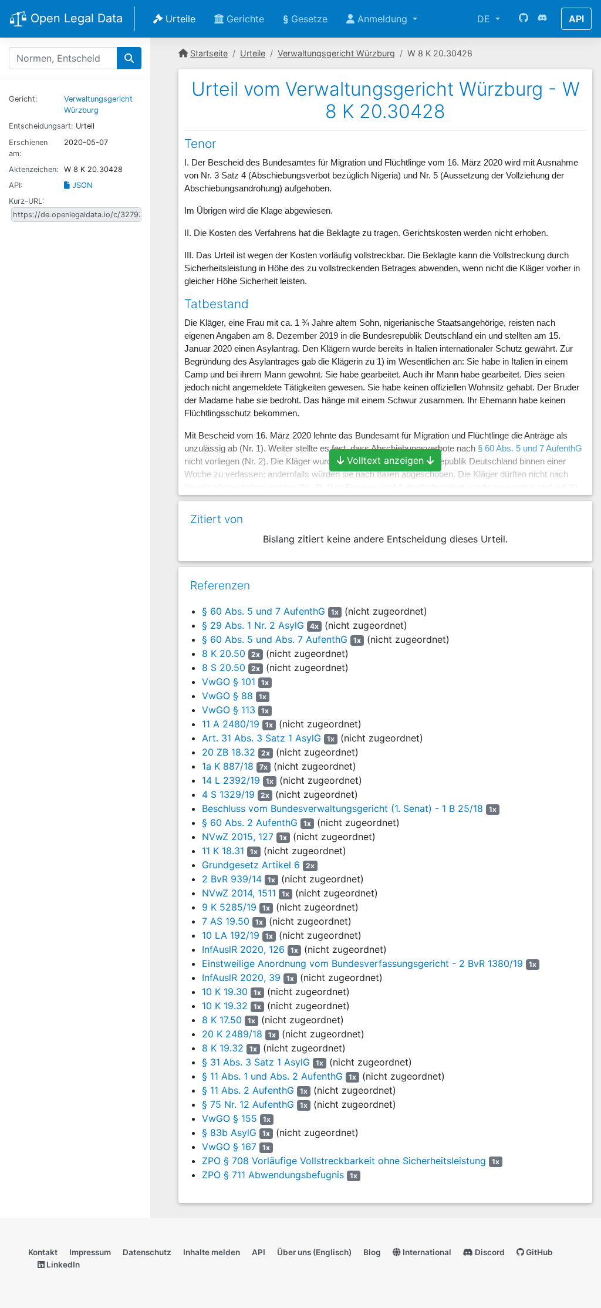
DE (485, 19)
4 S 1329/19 (228, 794)
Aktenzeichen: (34, 169)
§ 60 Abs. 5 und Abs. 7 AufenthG (274, 639)
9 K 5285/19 (229, 907)
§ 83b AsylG (229, 1132)
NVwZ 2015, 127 (238, 836)
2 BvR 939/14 (232, 879)
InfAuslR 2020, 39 (241, 977)
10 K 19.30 (225, 991)
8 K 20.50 (223, 653)
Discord (489, 1252)
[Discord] (542, 19)
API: (16, 185)
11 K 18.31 (223, 851)
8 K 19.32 (223, 1048)
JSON (81, 185)
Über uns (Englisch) (314, 1252)
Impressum (90, 1252)
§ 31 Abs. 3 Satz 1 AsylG (256, 1062)
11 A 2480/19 (230, 724)
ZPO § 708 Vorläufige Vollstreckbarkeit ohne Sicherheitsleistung (344, 1161)
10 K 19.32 (225, 1006)
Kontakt (43, 1252)
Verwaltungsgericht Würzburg (336, 53)
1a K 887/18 (228, 766)
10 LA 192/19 (230, 935)
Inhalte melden (211, 1252)
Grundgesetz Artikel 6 (251, 865)
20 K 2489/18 (232, 1034)
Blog (372, 1252)
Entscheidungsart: (41, 126)
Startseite (209, 53)
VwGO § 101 (228, 681)
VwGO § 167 (229, 1146)
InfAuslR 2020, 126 (243, 949)
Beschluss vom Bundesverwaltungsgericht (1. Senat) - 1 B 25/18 (342, 808)
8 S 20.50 (223, 667)
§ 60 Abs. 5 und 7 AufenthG (263, 611)
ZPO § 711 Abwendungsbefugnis (273, 1175)
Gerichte (244, 19)
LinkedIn (62, 1264)
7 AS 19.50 (225, 921)
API (576, 19)
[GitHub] (523, 19)
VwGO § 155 (229, 1118)
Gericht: (23, 99)
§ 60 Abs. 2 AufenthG (250, 822)
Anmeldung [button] (382, 19)
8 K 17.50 (222, 1020)
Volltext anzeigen (385, 460)
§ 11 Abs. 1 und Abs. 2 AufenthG (272, 1076)
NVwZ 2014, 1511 (239, 893)
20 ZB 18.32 (228, 752)
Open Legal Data (75, 18)
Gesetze (305, 19)
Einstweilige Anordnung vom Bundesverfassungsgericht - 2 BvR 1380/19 (362, 963)
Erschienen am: (28, 148)
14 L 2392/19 (231, 780)
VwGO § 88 (227, 696)
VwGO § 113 (228, 710)
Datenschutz (147, 1252)
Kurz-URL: (27, 201)
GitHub (538, 1252)
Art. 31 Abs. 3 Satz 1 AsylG (261, 738)
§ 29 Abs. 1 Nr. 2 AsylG (253, 625)
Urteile (179, 19)
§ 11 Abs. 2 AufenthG (248, 1090)
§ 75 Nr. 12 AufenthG (248, 1104)
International (426, 1252)
